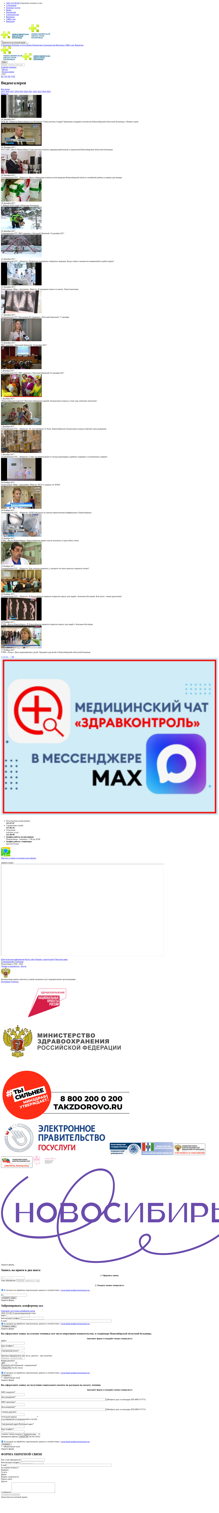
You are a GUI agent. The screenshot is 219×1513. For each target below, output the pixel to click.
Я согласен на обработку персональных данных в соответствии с (47, 1290)
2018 (17, 91)
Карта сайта (30, 959)
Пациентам (37, 45)
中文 (13, 76)
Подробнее (6, 982)
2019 (21, 91)
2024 (44, 91)
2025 (49, 91)
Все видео (5, 89)
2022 (35, 91)
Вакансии (79, 45)
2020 (26, 91)
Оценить (15, 982)
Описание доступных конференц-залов (18, 1311)
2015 (3, 91)
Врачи (29, 45)
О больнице (6, 45)
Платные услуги (19, 45)
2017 (12, 91)
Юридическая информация (12, 959)
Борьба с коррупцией (45, 959)
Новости (4, 94)
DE (9, 76)
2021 (30, 91)
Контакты (60, 45)
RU (2, 76)
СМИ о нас (70, 45)
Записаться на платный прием (13, 43)
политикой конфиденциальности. (75, 1290)
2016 (8, 91)
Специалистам (49, 45)
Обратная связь (61, 959)
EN (5, 76)
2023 (40, 91)
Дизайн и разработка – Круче (13, 966)
